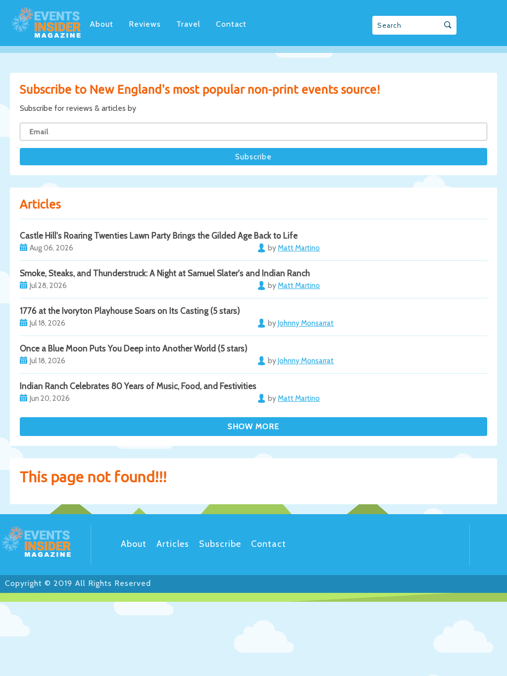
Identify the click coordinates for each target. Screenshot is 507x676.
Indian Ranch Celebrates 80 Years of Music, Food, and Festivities (138, 386)
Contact (231, 24)
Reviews (145, 24)
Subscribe (220, 543)
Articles (172, 543)
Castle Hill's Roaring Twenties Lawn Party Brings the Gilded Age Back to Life (159, 236)
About (101, 24)
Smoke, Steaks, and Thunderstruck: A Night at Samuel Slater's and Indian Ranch (165, 273)
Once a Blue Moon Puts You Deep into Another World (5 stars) (134, 348)
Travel (188, 24)
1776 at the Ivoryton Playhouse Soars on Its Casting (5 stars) (130, 311)
